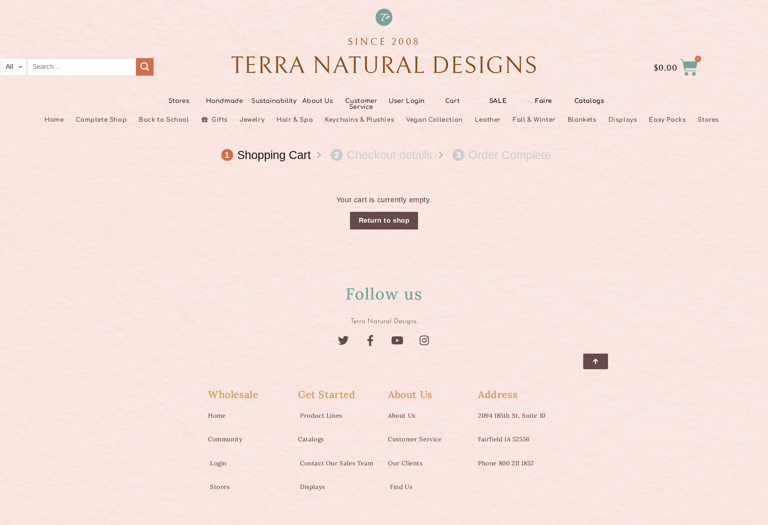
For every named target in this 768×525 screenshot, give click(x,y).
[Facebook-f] (370, 340)
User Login (407, 101)
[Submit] (145, 67)
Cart (452, 101)
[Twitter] (343, 340)
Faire (543, 101)
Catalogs (589, 101)
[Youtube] (397, 340)
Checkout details (383, 155)
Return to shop (384, 220)
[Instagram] (424, 340)
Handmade (224, 101)
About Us (317, 101)
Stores (179, 101)
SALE (498, 101)
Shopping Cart (268, 155)
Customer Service (361, 104)
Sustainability (273, 101)
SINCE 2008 (384, 42)
